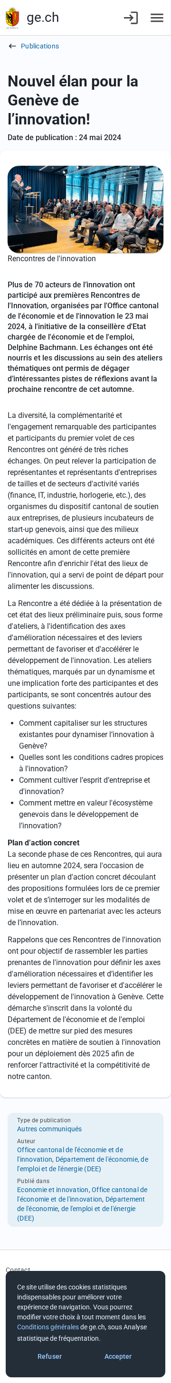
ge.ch (43, 17)
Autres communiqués (49, 1129)
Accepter (118, 1356)
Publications (40, 46)
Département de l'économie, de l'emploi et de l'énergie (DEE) (81, 1208)
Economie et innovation (53, 1190)
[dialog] (85, 1324)
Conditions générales (48, 1327)
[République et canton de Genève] (12, 17)
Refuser (50, 1356)
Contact (18, 1270)
